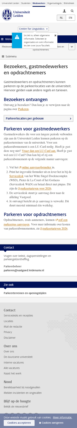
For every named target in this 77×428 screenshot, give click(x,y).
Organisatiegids (54, 3)
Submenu (11, 56)
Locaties (8, 321)
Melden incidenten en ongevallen (23, 393)
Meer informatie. (62, 417)
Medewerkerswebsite (12, 46)
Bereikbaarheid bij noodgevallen (22, 387)
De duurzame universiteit (18, 357)
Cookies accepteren (19, 423)
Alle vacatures (12, 368)
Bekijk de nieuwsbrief (16, 406)
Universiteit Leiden (10, 3)
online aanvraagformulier (37, 167)
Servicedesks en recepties (18, 315)
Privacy (8, 332)
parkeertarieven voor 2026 (36, 188)
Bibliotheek (69, 3)
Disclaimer (10, 338)
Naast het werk (12, 373)
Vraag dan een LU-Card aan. (39, 151)
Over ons (9, 351)
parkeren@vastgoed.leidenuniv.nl (24, 270)
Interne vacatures (14, 362)
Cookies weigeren (52, 423)
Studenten (25, 3)
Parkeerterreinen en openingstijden (25, 293)
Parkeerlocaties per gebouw (25, 118)
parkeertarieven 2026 (55, 228)
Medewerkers (39, 3)
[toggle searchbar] (72, 11)
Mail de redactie (13, 326)
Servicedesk (16, 176)
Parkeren (23, 109)
